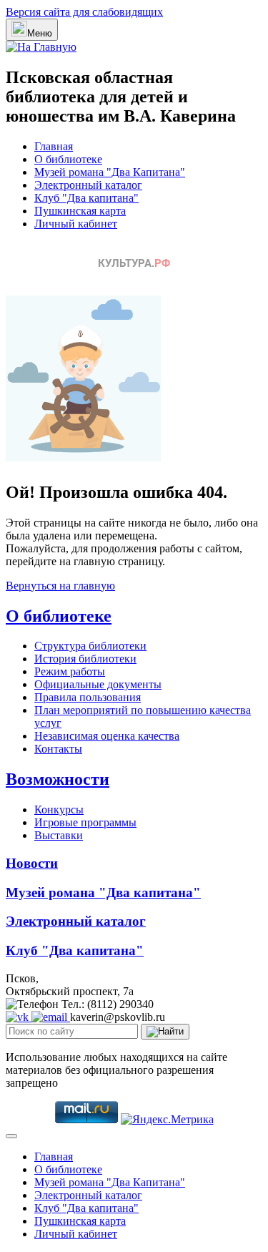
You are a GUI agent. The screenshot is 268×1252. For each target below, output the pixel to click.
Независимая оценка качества (106, 736)
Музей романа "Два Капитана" (109, 172)
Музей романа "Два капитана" (103, 892)
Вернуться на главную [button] (60, 585)
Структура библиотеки (90, 646)
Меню (39, 33)
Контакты (58, 749)
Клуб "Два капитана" (86, 198)
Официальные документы (98, 684)
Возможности (57, 779)
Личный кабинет (75, 223)
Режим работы (69, 671)
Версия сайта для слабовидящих (84, 12)
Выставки (58, 835)
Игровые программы (85, 822)
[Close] (11, 1136)
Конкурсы (59, 809)
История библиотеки (85, 658)
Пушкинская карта (80, 211)
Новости (32, 863)
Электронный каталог (88, 185)
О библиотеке (68, 159)
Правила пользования (87, 697)
